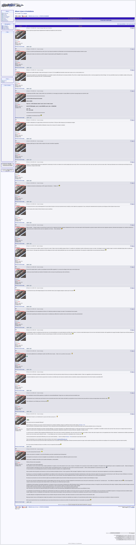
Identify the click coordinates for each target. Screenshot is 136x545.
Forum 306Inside (6, 26)
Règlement (5, 80)
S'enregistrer (5, 19)
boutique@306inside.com (62, 439)
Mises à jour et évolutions (24, 11)
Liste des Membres (6, 16)
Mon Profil (4, 14)
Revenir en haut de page (19, 46)
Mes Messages (5, 13)
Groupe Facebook (6, 28)
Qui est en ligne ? (6, 17)
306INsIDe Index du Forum (33, 16)
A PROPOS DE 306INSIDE (44, 16)
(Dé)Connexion (5, 20)
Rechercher (5, 15)
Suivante (25, 13)
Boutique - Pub (82, 424)
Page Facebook (5, 27)
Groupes (4, 18)
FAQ (3, 81)
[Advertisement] (88, 4)
